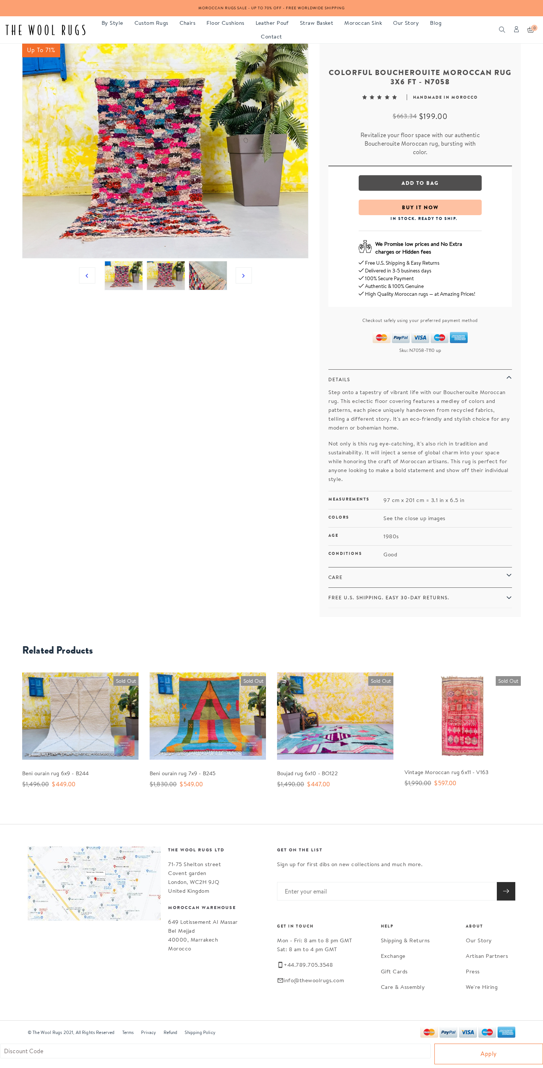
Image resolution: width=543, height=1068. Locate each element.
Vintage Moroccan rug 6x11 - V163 (446, 772)
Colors (338, 517)
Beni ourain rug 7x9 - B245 (182, 773)
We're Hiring (482, 986)
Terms (128, 1032)
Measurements (348, 499)
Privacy (148, 1032)
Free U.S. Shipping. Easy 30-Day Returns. (389, 597)
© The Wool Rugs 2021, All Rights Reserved (71, 1032)
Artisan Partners (487, 955)
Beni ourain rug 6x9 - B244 (55, 773)
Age (333, 535)
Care (335, 577)
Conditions (345, 553)
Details (339, 379)
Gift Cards (394, 971)
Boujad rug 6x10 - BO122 (307, 773)
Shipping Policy (200, 1032)
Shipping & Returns (405, 940)
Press (473, 971)
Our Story (479, 940)
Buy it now (420, 207)
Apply (489, 1054)
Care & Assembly (403, 986)
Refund (171, 1032)
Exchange (393, 955)
